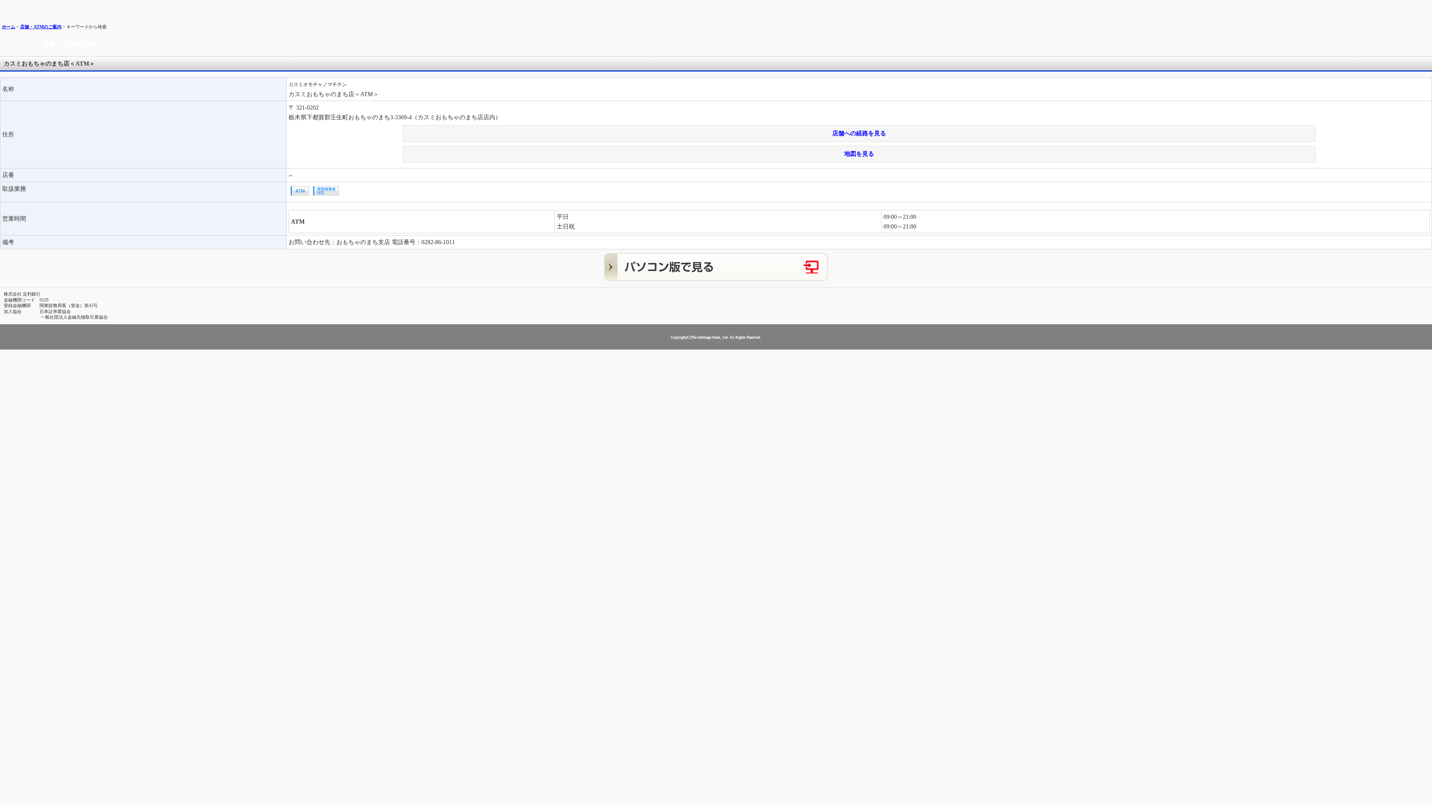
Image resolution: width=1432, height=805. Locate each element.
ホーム (8, 26)
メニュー (1423, 8)
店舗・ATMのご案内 (41, 26)
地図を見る (859, 154)
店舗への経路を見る (859, 133)
